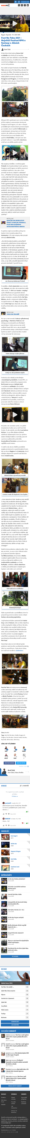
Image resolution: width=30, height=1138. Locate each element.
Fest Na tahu (9, 737)
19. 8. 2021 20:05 (16, 35)
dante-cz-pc (8, 1060)
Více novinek (15, 956)
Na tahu (24, 737)
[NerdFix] (5, 5)
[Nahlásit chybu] (17, 1132)
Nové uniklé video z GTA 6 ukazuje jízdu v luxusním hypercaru (17, 1070)
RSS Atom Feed (4, 1101)
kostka (20, 737)
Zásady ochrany (13, 1098)
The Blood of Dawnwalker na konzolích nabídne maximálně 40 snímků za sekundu (17, 1062)
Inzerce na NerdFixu (14, 1111)
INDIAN (3, 1104)
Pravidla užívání (13, 1102)
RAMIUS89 (7, 819)
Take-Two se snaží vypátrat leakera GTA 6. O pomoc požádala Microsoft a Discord (17, 1037)
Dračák (16, 735)
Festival (16, 737)
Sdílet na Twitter (21, 763)
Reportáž (3, 739)
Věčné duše (10, 739)
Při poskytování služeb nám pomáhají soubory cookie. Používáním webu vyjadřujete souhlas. (13, 1126)
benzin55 (8, 1044)
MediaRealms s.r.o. (6, 1130)
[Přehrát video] (15, 23)
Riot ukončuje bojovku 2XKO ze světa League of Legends (17, 1054)
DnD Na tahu (10, 735)
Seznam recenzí (15, 1022)
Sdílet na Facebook (9, 763)
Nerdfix (7, 732)
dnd (6, 735)
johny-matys (9, 1076)
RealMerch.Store (25, 2)
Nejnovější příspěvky (24, 1098)
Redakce (3, 1097)
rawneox (8, 1035)
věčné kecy (16, 739)
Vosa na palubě (13, 314)
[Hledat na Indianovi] (19, 5)
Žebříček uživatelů (23, 1102)
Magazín (3, 35)
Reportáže (8, 35)
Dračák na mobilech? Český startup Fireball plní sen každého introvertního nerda (16, 223)
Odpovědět (13, 814)
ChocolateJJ (9, 1069)
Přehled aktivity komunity (15, 1086)
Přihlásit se (15, 796)
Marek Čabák (7, 49)
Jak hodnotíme (15, 1025)
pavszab (8, 1053)
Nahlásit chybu (23, 766)
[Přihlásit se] (28, 5)
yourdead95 (8, 803)
